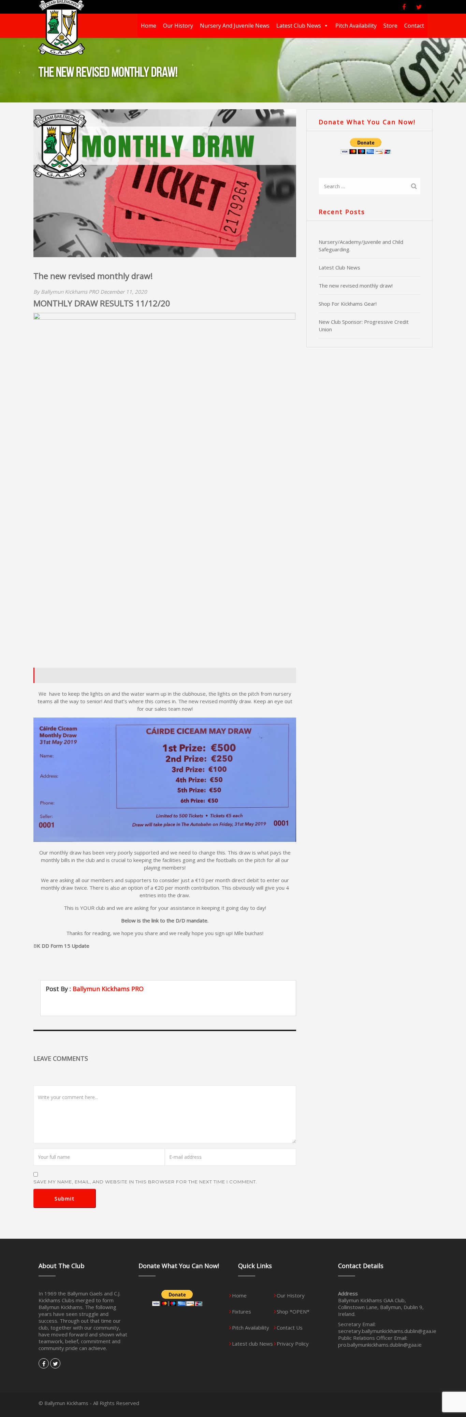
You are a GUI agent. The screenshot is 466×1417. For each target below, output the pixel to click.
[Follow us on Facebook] (405, 7)
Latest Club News (339, 267)
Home (148, 25)
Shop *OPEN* (293, 1311)
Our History (178, 25)
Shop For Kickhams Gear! (348, 303)
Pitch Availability (356, 25)
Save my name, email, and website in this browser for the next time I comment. (145, 1181)
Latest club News (298, 25)
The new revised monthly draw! (356, 285)
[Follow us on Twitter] (420, 7)
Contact (414, 25)
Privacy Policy (293, 1343)
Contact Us (290, 1327)
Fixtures (241, 1311)
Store (390, 25)
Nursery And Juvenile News (235, 25)
